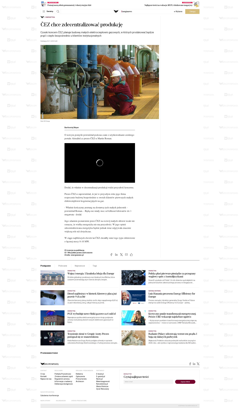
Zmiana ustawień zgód (64, 376)
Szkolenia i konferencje (49, 396)
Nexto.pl (99, 379)
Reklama (79, 374)
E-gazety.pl (100, 376)
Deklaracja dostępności (64, 384)
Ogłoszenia (80, 376)
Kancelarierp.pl (102, 384)
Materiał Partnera (154, 291)
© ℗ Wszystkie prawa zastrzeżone (78, 253)
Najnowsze (80, 266)
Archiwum (80, 381)
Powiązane (45, 266)
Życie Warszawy (102, 389)
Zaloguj (192, 11)
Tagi (95, 266)
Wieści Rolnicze (102, 386)
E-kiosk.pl (100, 374)
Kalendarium (61, 401)
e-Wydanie (178, 11)
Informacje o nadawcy (63, 381)
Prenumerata (81, 379)
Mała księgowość (103, 381)
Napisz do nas (46, 379)
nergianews (126, 11)
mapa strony (45, 401)
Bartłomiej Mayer (71, 128)
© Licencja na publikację (74, 250)
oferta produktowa (78, 401)
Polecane (62, 266)
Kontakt (43, 376)
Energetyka (50, 17)
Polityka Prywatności (63, 374)
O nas (42, 374)
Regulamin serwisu (62, 379)
